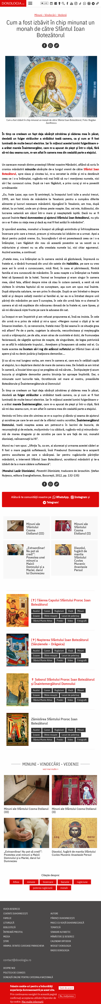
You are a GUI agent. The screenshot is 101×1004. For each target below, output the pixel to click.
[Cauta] (63, 3)
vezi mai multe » (50, 769)
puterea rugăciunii (42, 888)
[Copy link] (56, 45)
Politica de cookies (14, 972)
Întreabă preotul (13, 932)
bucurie (65, 882)
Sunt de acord (66, 987)
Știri (6, 941)
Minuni (80, 610)
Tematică (55, 927)
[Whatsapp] (50, 45)
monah (64, 888)
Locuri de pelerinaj (70, 615)
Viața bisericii (11, 909)
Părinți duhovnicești (62, 918)
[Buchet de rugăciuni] (59, 3)
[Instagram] (76, 3)
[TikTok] (80, 3)
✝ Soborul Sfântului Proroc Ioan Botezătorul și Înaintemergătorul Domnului (63, 681)
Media (6, 936)
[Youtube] (71, 3)
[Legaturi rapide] (97, 3)
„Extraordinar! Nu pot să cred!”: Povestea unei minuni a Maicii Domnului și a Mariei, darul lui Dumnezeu (35, 560)
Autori (54, 913)
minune (31, 882)
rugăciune (82, 882)
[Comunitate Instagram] (89, 3)
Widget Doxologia (60, 945)
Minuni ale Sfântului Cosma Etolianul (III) (35, 528)
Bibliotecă (9, 927)
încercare (48, 882)
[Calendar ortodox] (51, 3)
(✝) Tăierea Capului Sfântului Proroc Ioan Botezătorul (61, 602)
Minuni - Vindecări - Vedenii (50, 15)
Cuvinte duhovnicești (15, 913)
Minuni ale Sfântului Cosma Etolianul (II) (82, 528)
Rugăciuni (59, 610)
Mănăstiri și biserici (62, 936)
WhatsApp (62, 497)
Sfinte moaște (50, 615)
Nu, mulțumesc (67, 996)
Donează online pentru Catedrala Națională (28, 977)
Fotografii (82, 620)
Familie (7, 918)
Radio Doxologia (59, 950)
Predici (60, 620)
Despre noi (9, 968)
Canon (47, 610)
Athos (16, 882)
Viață (70, 610)
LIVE (45, 3)
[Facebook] (67, 3)
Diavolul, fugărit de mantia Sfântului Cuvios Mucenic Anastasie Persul (80, 559)
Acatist (36, 610)
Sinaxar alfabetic (60, 932)
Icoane (36, 615)
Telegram (52, 502)
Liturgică (8, 922)
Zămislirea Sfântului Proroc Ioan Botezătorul (54, 721)
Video (70, 620)
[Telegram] (93, 3)
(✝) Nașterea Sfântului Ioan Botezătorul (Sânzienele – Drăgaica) (60, 642)
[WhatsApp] (84, 3)
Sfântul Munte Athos (42, 620)
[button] (31, 3)
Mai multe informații (32, 1001)
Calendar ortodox (60, 941)
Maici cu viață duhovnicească (67, 922)
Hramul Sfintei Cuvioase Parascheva (23, 945)
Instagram (81, 497)
